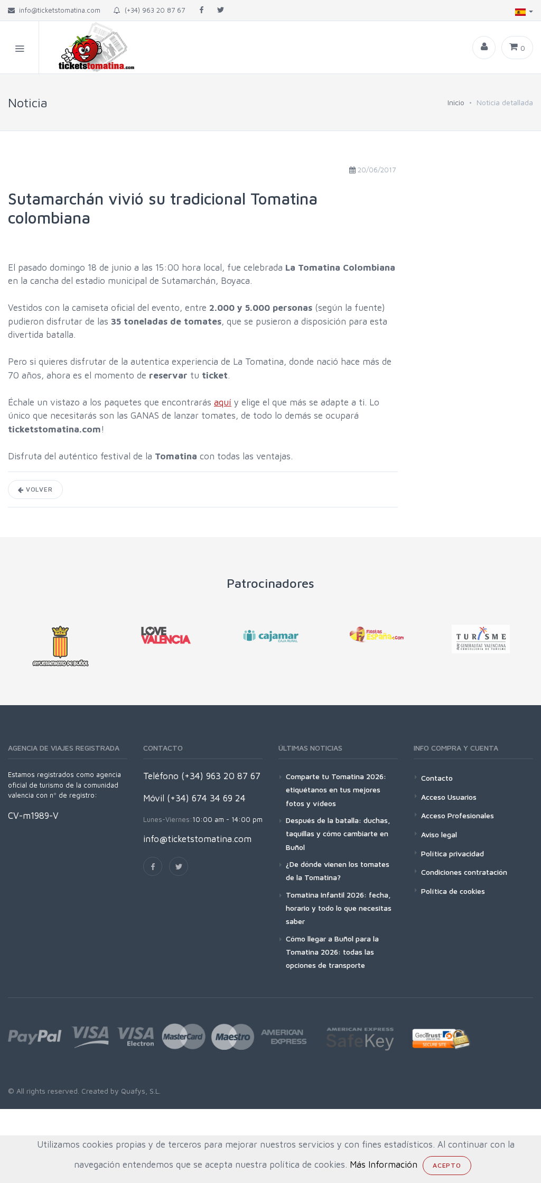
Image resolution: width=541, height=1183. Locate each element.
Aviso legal (439, 834)
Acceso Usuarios (449, 796)
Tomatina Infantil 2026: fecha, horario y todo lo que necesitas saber (338, 908)
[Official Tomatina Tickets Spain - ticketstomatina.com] (87, 47)
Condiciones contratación (464, 871)
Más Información (383, 1164)
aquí (222, 402)
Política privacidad (452, 853)
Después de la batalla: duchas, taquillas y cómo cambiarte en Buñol (338, 833)
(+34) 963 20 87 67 (152, 10)
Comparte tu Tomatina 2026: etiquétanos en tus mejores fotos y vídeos (336, 789)
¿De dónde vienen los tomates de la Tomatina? (337, 870)
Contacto (437, 777)
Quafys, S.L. (140, 1090)
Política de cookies (453, 890)
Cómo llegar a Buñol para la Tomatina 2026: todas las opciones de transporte (332, 951)
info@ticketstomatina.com (197, 839)
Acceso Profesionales (457, 815)
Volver (38, 489)
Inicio (455, 102)
